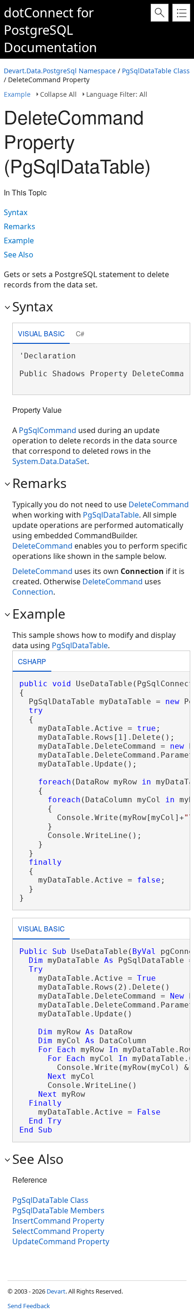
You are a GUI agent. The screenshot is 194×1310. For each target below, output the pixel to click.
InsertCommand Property (58, 1221)
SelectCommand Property (58, 1231)
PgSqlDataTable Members (58, 1210)
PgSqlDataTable (111, 515)
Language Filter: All (116, 94)
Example (17, 94)
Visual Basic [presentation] (41, 333)
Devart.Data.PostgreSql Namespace (60, 70)
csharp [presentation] (32, 661)
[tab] (41, 334)
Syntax (15, 212)
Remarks (19, 226)
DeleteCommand (159, 504)
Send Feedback (29, 1306)
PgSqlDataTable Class (156, 70)
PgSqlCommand (47, 430)
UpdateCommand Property (60, 1241)
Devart (56, 1291)
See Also (18, 254)
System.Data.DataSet (49, 461)
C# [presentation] (80, 333)
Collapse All (58, 94)
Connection (32, 592)
